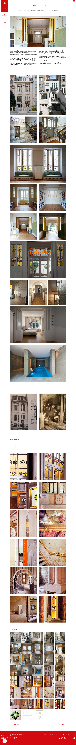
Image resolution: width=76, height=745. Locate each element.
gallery (4, 23)
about (4, 19)
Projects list (4, 15)
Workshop (62, 734)
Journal (57, 734)
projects (5, 6)
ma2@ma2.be (12, 738)
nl (71, 0)
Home (45, 734)
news (4, 22)
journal (4, 8)
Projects (51, 734)
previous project (15, 724)
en (73, 0)
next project (61, 724)
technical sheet (4, 21)
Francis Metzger (71, 734)
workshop (4, 9)
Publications (14, 440)
